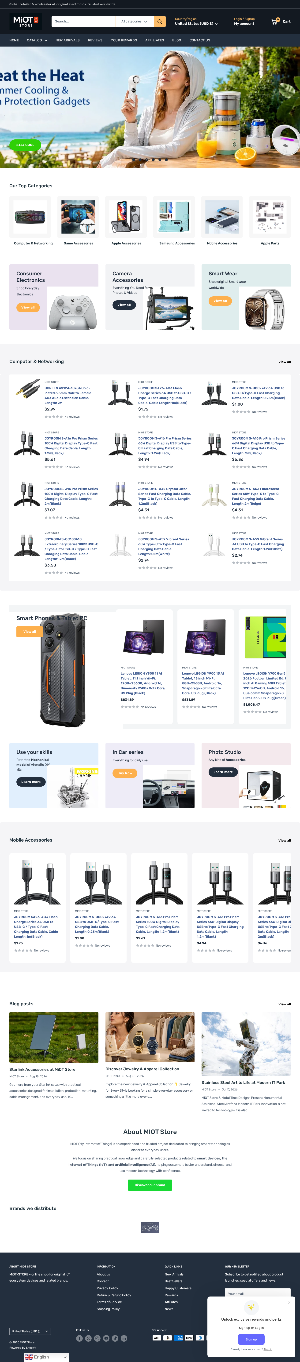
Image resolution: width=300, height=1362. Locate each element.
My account (244, 24)
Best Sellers (173, 1281)
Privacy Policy (107, 1288)
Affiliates (154, 40)
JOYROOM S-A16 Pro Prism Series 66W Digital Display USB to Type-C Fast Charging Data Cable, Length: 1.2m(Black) (165, 445)
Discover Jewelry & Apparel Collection (142, 1069)
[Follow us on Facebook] (79, 1338)
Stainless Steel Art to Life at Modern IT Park (243, 1082)
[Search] (160, 21)
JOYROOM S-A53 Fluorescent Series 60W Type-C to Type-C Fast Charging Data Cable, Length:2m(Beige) (255, 496)
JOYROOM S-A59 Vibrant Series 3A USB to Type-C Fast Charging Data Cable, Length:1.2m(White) (258, 544)
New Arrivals (68, 40)
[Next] (290, 219)
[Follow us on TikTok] (115, 1338)
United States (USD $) (26, 1331)
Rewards (171, 1295)
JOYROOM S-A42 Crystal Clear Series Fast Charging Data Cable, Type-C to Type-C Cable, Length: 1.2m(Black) (164, 496)
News (169, 1309)
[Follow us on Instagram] (97, 1338)
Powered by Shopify (22, 1347)
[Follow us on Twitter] (88, 1338)
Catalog (34, 40)
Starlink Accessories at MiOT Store (42, 1069)
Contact (103, 1281)
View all (285, 362)
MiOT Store (52, 382)
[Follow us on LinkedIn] (124, 1338)
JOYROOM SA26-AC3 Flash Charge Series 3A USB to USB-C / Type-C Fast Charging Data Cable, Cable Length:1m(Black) (164, 395)
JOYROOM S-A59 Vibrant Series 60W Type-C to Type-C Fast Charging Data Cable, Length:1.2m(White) (163, 546)
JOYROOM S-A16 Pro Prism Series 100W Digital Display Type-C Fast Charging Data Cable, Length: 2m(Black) (71, 496)
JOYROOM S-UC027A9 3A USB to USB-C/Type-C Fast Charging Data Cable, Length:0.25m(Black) (258, 393)
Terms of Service (109, 1302)
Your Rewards (124, 40)
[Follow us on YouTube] (106, 1338)
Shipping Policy (108, 1309)
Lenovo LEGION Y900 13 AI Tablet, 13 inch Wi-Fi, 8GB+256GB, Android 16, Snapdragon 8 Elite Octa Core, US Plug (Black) (203, 683)
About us (103, 1274)
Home (14, 40)
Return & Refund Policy (114, 1295)
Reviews (95, 40)
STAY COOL (25, 145)
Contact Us (200, 40)
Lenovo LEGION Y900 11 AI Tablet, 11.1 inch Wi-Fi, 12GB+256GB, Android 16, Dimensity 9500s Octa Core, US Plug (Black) (143, 683)
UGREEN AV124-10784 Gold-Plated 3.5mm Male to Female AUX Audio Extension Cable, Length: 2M (68, 395)
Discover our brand (150, 1185)
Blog (176, 40)
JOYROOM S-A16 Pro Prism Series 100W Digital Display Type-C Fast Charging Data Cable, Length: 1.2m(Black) (71, 445)
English (41, 1357)
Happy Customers (178, 1288)
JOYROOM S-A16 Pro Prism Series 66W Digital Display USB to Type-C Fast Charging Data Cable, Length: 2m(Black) (258, 445)
